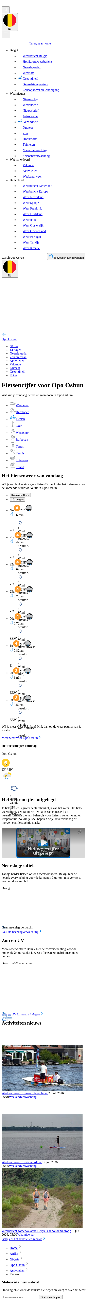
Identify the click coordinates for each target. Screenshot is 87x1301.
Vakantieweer (25, 1234)
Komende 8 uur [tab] (20, 495)
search (6, 257)
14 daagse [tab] (17, 499)
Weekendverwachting (23, 1097)
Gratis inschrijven (51, 1297)
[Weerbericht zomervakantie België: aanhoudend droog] (42, 1227)
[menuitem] (47, 70)
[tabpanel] (43, 622)
